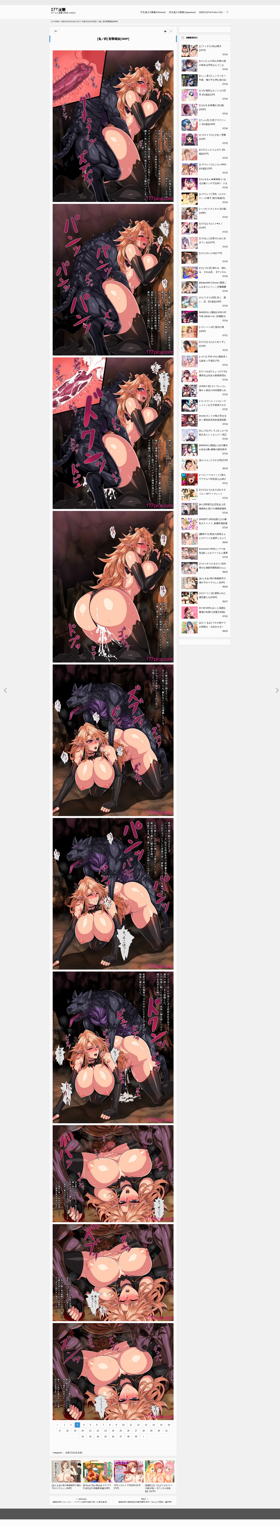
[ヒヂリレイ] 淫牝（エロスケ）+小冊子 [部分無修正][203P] (212, 198)
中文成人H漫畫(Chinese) (153, 12)
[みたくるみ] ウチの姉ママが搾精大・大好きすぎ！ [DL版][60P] (212, 626)
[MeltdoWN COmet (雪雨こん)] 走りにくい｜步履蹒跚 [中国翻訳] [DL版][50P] (213, 286)
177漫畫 (58, 9)
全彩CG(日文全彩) (89, 21)
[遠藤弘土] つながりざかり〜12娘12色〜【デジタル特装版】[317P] (158, 1488)
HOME (56, 21)
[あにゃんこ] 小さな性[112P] (213, 460)
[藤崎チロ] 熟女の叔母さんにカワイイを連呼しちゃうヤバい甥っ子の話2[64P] (212, 538)
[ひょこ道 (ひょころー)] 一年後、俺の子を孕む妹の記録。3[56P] (212, 79)
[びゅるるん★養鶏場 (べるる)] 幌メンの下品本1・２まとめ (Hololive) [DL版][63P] (213, 183)
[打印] (165, 31)
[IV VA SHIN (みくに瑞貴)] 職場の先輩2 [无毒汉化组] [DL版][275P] (212, 612)
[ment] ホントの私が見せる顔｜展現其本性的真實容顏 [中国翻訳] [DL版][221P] (213, 419)
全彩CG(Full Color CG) (210, 12)
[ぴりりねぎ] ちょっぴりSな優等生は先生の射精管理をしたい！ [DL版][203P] (213, 375)
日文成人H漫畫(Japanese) (182, 12)
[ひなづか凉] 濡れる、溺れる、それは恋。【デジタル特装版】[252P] (212, 272)
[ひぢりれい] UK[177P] (210, 253)
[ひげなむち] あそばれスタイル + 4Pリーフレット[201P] (212, 493)
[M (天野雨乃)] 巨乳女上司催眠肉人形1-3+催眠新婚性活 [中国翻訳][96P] (212, 508)
